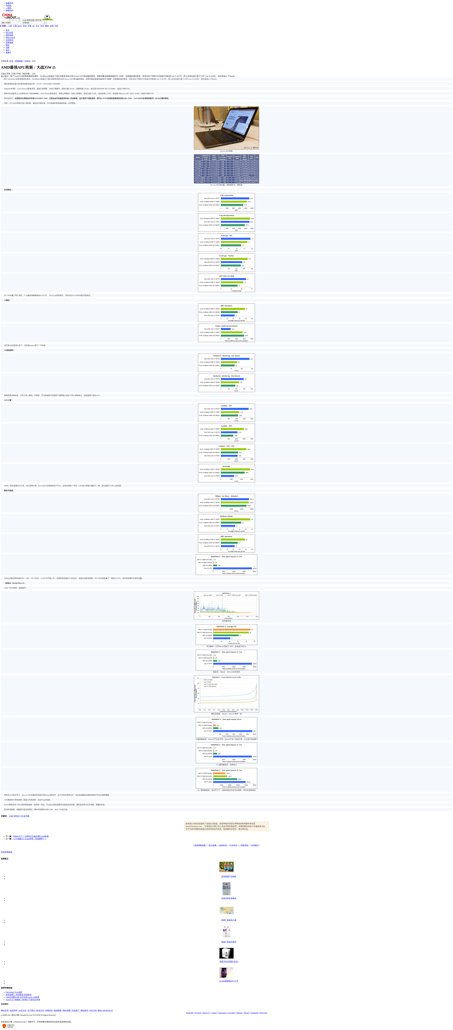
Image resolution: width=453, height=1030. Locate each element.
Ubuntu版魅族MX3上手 (228, 981)
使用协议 (49, 1010)
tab (33, 26)
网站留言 (84, 1010)
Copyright (231, 1013)
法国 (52, 26)
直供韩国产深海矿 (228, 876)
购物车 (8, 10)
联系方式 (40, 1010)
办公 (37, 26)
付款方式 (22, 1010)
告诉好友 (223, 845)
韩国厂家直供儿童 (228, 920)
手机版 (8, 5)
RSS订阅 (93, 1010)
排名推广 (75, 1010)
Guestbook (254, 1013)
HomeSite (189, 1013)
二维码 (8, 8)
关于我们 (31, 1010)
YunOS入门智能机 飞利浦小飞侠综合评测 (23, 1000)
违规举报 (244, 845)
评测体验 (19, 61)
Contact (214, 1013)
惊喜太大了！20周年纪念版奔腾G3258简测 (31, 836)
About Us (206, 1013)
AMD (11, 816)
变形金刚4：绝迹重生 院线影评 (19, 995)
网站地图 (66, 1010)
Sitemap (239, 1013)
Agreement (222, 1013)
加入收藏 (212, 845)
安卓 (25, 26)
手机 (56, 26)
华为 (42, 26)
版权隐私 (58, 1010)
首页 (11, 61)
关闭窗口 (255, 845)
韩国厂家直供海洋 (228, 942)
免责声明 (13, 1010)
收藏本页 (9, 3)
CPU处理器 (24, 816)
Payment (198, 1013)
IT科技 (27, 61)
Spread (246, 1013)
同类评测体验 (6, 852)
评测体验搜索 (200, 845)
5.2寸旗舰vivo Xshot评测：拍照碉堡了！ (29, 839)
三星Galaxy (17, 26)
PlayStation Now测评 (14, 992)
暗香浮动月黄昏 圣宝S (229, 962)
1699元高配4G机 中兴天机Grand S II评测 (22, 997)
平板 (29, 26)
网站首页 (4, 1010)
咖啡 (47, 26)
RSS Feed (263, 1013)
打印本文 (233, 845)
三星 (10, 26)
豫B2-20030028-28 (105, 1010)
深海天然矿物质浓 (228, 898)
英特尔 (17, 816)
